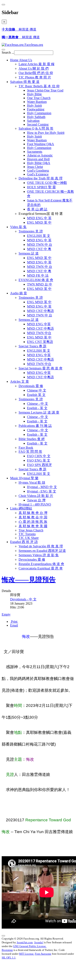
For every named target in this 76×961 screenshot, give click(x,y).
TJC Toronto (27, 534)
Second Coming (38, 124)
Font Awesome (43, 953)
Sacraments (34, 151)
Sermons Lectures (39, 412)
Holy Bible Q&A (38, 163)
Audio (18, 293)
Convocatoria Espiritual (41, 568)
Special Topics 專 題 (32, 469)
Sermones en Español (42, 550)
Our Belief (36, 73)
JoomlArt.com (25, 942)
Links (21, 508)
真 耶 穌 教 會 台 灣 (33, 513)
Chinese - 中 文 (37, 403)
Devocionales (32, 559)
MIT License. (26, 953)
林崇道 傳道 (19, 29)
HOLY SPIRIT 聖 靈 (41, 187)
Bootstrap (7, 950)
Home (21, 60)
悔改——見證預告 (29, 579)
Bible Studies (32, 439)
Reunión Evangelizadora (41, 564)
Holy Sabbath (36, 117)
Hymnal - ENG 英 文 (41, 491)
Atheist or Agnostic (40, 155)
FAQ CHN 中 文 (38, 456)
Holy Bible (34, 94)
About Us (34, 68)
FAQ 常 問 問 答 (30, 451)
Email (14, 625)
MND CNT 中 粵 (39, 249)
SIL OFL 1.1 (9, 957)
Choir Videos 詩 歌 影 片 (36, 496)
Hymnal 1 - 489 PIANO (35, 504)
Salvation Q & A (36, 128)
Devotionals (31, 386)
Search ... (8, 52)
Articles (19, 381)
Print (14, 621)
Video (18, 227)
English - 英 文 (37, 408)
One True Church (38, 98)
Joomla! (38, 942)
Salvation (24, 82)
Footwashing (35, 109)
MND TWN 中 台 (39, 244)
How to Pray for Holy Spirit (45, 132)
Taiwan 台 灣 (36, 500)
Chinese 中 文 (36, 390)
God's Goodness (38, 170)
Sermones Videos (39, 555)
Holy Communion (39, 113)
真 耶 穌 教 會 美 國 (33, 526)
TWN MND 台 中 (39, 284)
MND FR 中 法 (38, 275)
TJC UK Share (29, 538)
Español (24, 542)
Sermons (29, 253)
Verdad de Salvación (41, 546)
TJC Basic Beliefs (39, 86)
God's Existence (38, 174)
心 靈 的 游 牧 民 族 (33, 521)
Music (24, 478)
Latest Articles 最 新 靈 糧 (36, 64)
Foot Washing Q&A (40, 144)
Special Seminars (40, 368)
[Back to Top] (3, 935)
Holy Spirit (34, 105)
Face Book (26, 447)
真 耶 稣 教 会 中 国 (33, 517)
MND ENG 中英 (39, 324)
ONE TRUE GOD (47, 183)
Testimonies (31, 231)
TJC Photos (35, 77)
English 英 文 (36, 395)
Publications (35, 425)
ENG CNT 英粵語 (40, 342)
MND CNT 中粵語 (40, 311)
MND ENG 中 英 (39, 218)
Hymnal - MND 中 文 (42, 487)
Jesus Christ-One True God (45, 90)
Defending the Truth (40, 178)
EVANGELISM (36, 280)
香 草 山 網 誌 (37, 209)
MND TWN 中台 (39, 333)
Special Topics (32, 346)
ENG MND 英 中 (39, 222)
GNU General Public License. (29, 946)
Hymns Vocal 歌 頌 (32, 482)
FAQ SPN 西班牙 (39, 465)
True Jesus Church (31, 530)
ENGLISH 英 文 (38, 236)
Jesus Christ (35, 167)
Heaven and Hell (38, 159)
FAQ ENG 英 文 (38, 460)
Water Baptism (37, 102)
